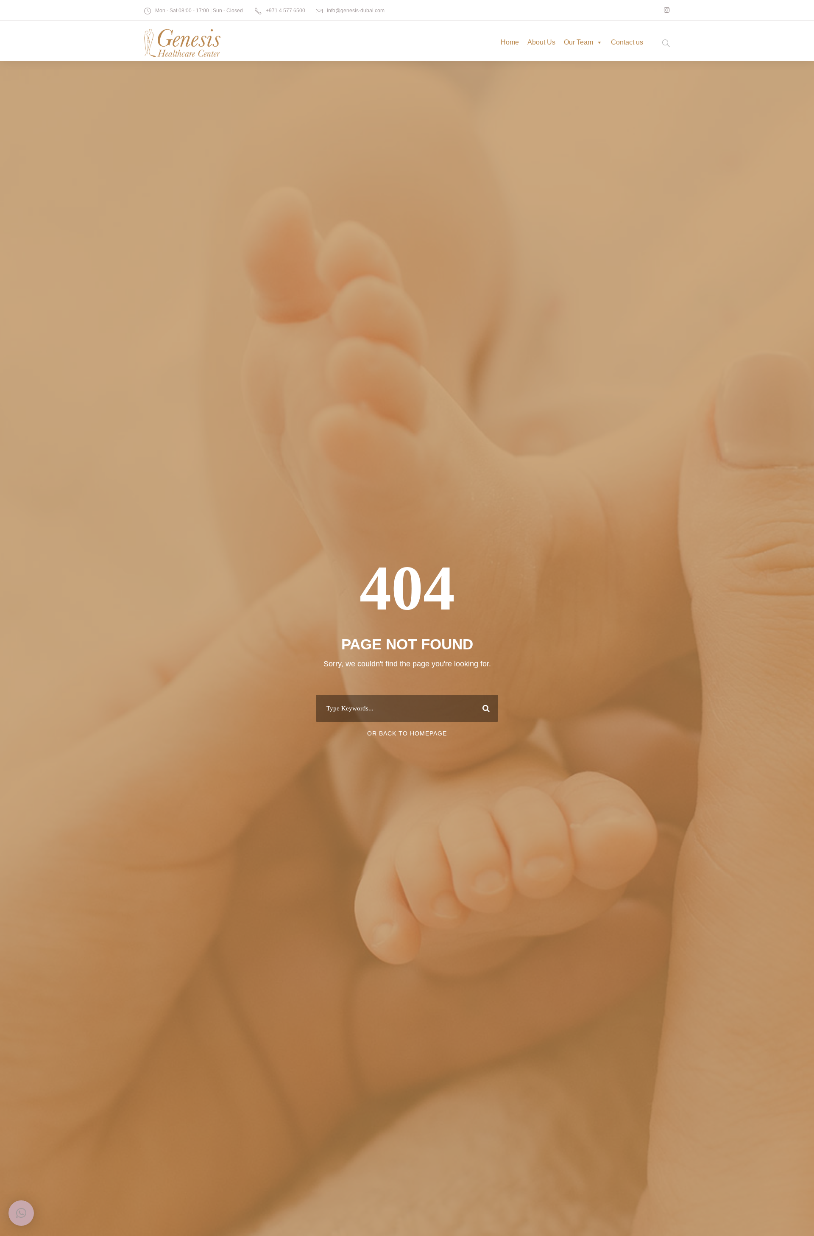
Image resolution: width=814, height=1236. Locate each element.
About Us (541, 42)
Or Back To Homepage (407, 733)
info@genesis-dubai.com (356, 11)
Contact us (627, 42)
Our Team (578, 42)
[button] (21, 1213)
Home (510, 42)
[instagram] (667, 10)
